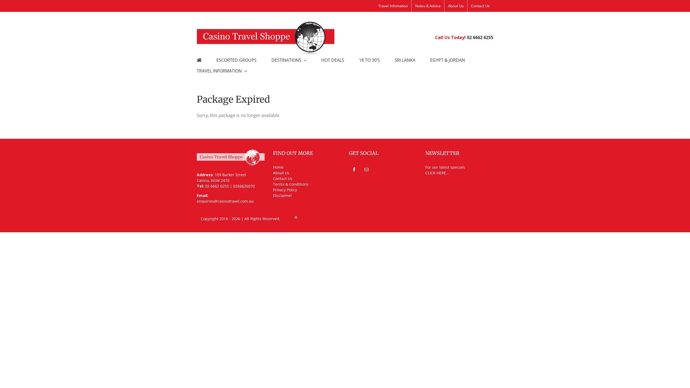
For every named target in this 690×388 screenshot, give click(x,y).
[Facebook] (354, 169)
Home (278, 167)
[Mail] (366, 169)
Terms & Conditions (291, 184)
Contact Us (282, 178)
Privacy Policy (285, 189)
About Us (281, 172)
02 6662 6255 (480, 37)
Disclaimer (282, 195)
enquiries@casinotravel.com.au (225, 201)
